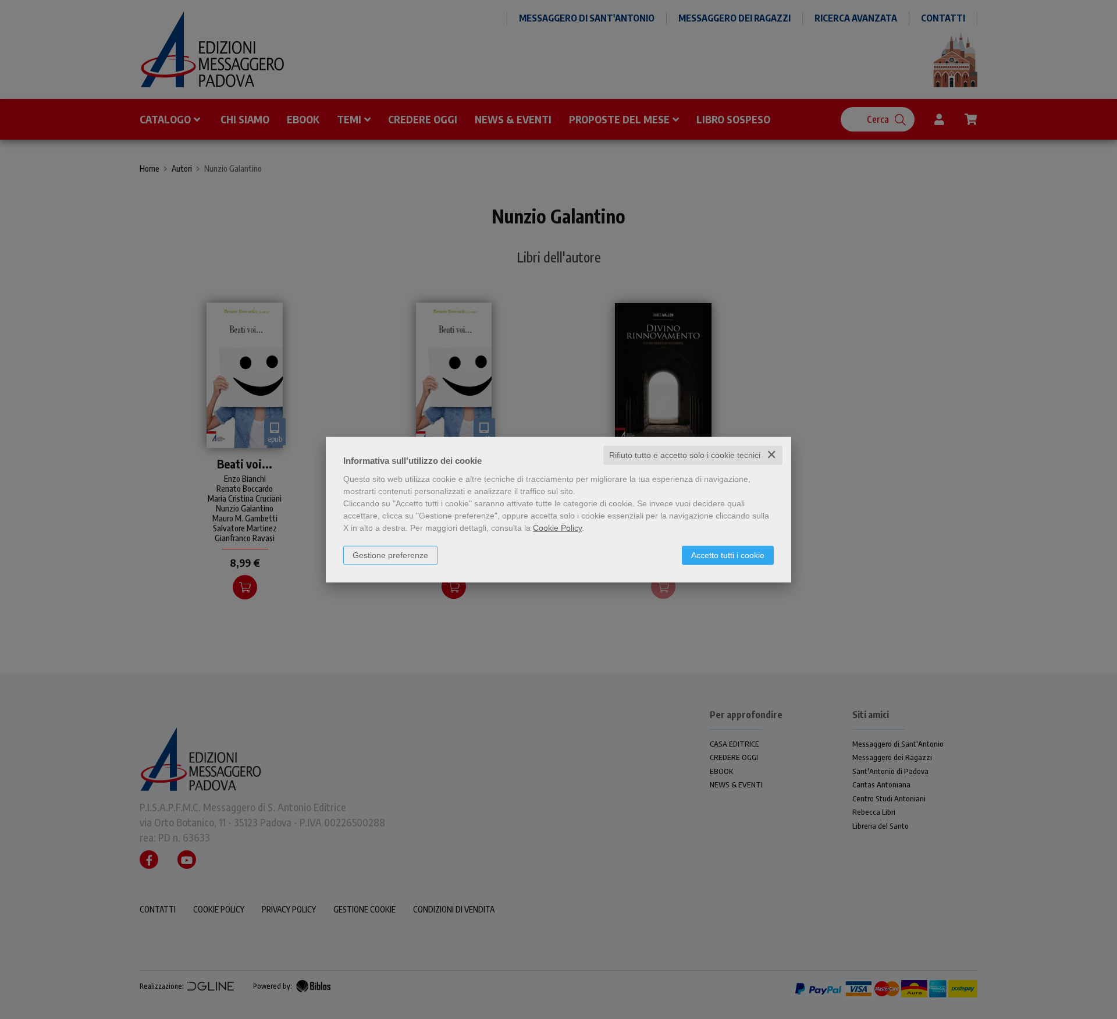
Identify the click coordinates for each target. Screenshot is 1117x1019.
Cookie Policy (557, 527)
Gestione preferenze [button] (390, 555)
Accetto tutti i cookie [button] (727, 555)
